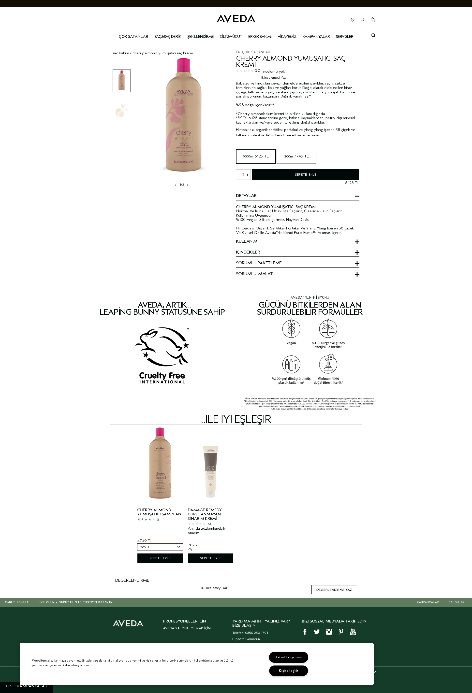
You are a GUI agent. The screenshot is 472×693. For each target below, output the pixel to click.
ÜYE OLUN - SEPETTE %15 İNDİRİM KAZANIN (75, 602)
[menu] (167, 37)
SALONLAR (457, 602)
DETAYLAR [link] (246, 196)
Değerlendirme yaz (334, 590)
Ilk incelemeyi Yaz (273, 77)
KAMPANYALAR (428, 602)
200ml (296, 156)
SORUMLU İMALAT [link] (254, 274)
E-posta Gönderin (246, 639)
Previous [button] (176, 185)
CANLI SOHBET (17, 602)
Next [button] (187, 185)
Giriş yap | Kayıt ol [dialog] (363, 20)
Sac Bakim (121, 53)
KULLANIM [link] (246, 242)
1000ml (256, 156)
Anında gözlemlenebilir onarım (207, 530)
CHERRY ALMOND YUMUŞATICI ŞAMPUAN (159, 512)
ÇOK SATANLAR (133, 36)
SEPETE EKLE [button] (305, 174)
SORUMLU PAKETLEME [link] (259, 263)
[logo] (236, 17)
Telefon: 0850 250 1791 (250, 633)
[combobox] (160, 547)
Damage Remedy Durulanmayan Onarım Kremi (205, 514)
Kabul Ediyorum (289, 657)
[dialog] (373, 35)
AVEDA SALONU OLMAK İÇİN (187, 628)
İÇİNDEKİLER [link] (248, 252)
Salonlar (353, 20)
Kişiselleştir (288, 671)
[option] (122, 80)
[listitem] (160, 497)
